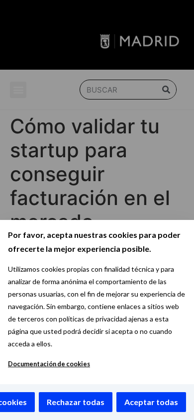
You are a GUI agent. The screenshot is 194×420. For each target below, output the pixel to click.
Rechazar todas (75, 402)
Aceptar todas (151, 402)
